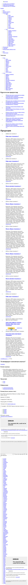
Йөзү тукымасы (11, 44)
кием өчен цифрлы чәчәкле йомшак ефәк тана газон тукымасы (13, 324)
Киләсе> (5, 358)
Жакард (10, 17)
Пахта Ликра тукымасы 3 (13, 253)
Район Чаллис (11, 40)
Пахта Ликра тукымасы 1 (13, 204)
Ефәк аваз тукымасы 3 (12, 161)
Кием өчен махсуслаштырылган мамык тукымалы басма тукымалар (14, 98)
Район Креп (11, 41)
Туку (7, 29)
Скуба (9, 23)
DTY (9, 25)
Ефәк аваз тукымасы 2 (12, 136)
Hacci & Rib (11, 16)
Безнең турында (6, 11)
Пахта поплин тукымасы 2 (13, 278)
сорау (7, 156)
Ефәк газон (10, 45)
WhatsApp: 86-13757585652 (9, 6)
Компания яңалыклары (8, 388)
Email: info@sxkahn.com (8, 5)
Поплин (10, 37)
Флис (9, 15)
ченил (9, 27)
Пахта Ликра (11, 28)
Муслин (10, 35)
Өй (3, 10)
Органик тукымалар (12, 36)
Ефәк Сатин (11, 42)
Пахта (9, 32)
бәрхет (9, 20)
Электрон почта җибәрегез (6, 416)
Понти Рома (11, 22)
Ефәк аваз (10, 43)
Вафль (9, 21)
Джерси (10, 18)
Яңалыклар (5, 47)
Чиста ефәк (10, 38)
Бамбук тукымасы (12, 30)
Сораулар (5, 48)
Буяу (9, 24)
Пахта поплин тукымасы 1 (13, 186)
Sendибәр (3, 364)
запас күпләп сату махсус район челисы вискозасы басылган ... (14, 115)
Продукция (5, 13)
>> (8, 358)
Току (7, 14)
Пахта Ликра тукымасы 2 (13, 229)
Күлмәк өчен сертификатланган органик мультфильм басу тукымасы (15, 104)
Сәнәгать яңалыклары (8, 387)
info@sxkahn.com (11, 403)
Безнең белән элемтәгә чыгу (9, 49)
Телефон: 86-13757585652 (9, 3)
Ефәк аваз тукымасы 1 (12, 296)
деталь (9, 156)
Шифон (10, 31)
